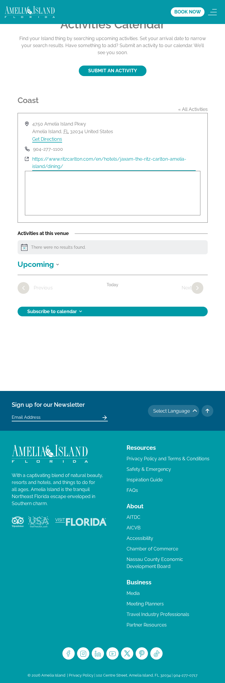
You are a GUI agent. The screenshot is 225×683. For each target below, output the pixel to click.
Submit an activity (112, 70)
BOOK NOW (187, 12)
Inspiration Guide (145, 480)
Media (133, 593)
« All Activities (193, 109)
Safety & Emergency (149, 469)
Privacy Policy (81, 675)
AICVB (134, 528)
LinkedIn (98, 653)
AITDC (133, 517)
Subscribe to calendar (52, 311)
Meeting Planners (145, 604)
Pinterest (142, 653)
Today (112, 284)
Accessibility (140, 538)
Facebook (68, 653)
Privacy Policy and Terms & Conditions (168, 458)
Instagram (83, 653)
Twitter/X (127, 653)
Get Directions (47, 139)
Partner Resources (147, 625)
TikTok (156, 653)
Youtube (112, 653)
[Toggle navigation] (212, 12)
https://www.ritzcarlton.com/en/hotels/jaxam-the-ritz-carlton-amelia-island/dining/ (109, 162)
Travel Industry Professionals (158, 614)
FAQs (132, 490)
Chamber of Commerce (152, 549)
